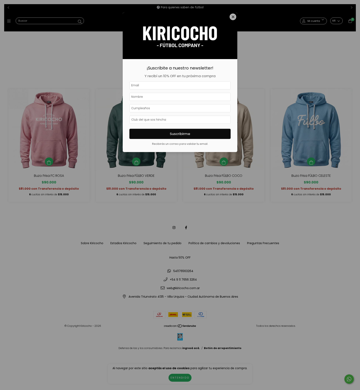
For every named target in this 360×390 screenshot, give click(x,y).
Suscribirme (180, 133)
